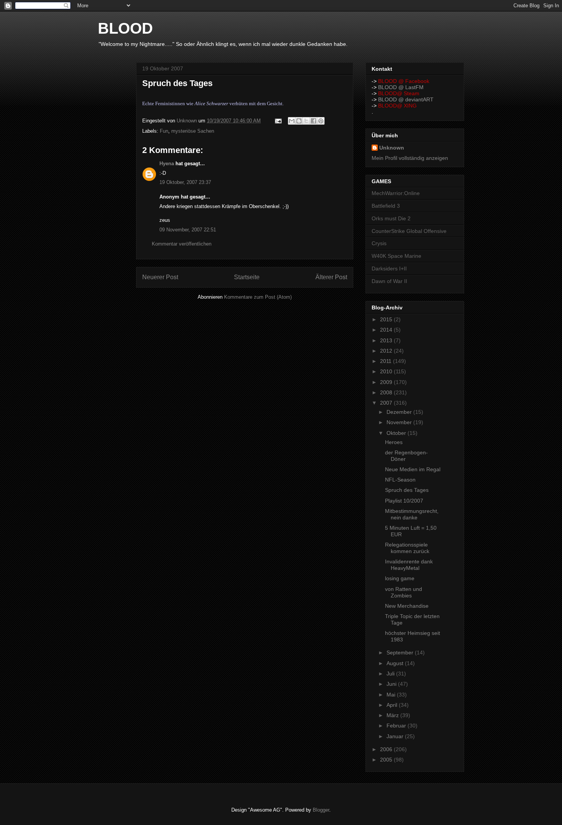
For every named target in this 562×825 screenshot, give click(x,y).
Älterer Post (331, 277)
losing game (399, 578)
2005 (387, 760)
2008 (387, 392)
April (393, 705)
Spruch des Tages (407, 490)
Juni (392, 684)
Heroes (394, 442)
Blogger (321, 810)
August (396, 663)
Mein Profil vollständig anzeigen (410, 158)
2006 (387, 749)
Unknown (391, 148)
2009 (387, 382)
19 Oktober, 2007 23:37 (185, 182)
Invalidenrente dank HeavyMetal (409, 564)
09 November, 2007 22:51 (187, 230)
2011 (386, 361)
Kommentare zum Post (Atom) (258, 297)
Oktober (397, 433)
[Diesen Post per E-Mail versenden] (292, 121)
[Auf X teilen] (306, 121)
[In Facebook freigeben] (313, 121)
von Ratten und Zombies (403, 592)
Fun (164, 131)
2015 (387, 319)
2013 (387, 340)
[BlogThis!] (299, 121)
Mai (392, 695)
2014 (387, 330)
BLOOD (125, 28)
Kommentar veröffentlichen (181, 244)
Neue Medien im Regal (412, 469)
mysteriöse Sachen (192, 131)
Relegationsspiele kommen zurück (407, 548)
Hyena (166, 163)
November (400, 422)
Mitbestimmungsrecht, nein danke (412, 514)
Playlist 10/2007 (404, 501)
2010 (387, 371)
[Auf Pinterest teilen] (321, 121)
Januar (396, 736)
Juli (391, 673)
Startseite (247, 277)
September (401, 652)
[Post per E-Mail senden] (277, 121)
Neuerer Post (160, 277)
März (393, 715)
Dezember (400, 412)
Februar (397, 725)
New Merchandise (407, 606)
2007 (387, 403)
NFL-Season (400, 480)
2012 (387, 351)
